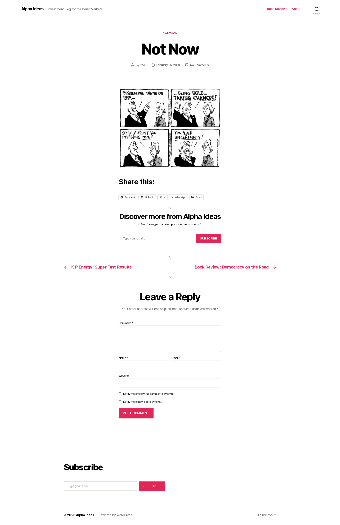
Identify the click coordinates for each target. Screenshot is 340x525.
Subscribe (208, 238)
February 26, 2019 (168, 65)
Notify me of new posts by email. (142, 401)
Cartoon (170, 33)
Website (124, 375)
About (296, 9)
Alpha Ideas (32, 9)
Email (176, 358)
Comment (126, 323)
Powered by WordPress (115, 515)
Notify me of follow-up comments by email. (148, 393)
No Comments (199, 65)
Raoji (143, 65)
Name (123, 358)
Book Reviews (277, 9)
